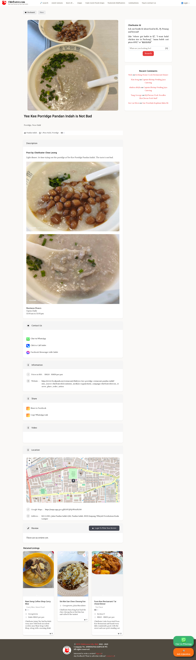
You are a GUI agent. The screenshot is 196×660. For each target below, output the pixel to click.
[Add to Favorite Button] (49, 555)
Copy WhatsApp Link (39, 415)
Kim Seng (135, 80)
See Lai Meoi (133, 103)
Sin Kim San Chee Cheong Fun (38, 601)
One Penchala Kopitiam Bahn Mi (155, 103)
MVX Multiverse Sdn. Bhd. (87, 644)
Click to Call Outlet (38, 345)
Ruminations (134, 3)
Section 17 (66, 614)
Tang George (136, 95)
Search (148, 53)
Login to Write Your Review (105, 528)
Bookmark (31, 12)
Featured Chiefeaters (116, 3)
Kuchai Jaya (102, 614)
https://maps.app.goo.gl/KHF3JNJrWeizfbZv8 (63, 509)
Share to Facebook (38, 408)
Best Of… (70, 3)
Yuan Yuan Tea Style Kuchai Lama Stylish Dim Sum (106, 602)
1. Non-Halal (46, 133)
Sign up (99, 654)
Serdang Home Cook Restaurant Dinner (151, 75)
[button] (60, 573)
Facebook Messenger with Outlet (44, 352)
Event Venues (57, 3)
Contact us (110, 656)
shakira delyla (135, 87)
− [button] (29, 463)
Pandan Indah (32, 133)
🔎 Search (44, 3)
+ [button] (29, 460)
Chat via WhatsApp (38, 338)
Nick (130, 75)
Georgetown (33, 606)
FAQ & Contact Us (149, 3)
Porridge (55, 133)
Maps (79, 3)
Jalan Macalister (45, 606)
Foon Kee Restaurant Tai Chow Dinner (71, 602)
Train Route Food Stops (94, 3)
